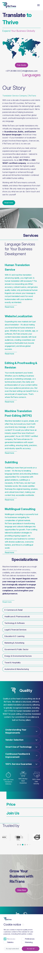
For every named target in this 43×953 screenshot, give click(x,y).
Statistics (10, 942)
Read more (8, 203)
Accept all (30, 949)
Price (10, 804)
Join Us (12, 813)
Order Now (21, 890)
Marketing (28, 942)
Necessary (11, 939)
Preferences (30, 939)
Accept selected (12, 949)
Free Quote (21, 65)
